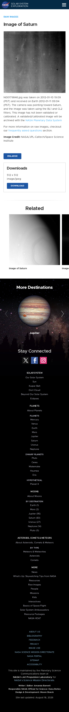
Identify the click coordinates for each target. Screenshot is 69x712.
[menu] (64, 4)
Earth (34, 428)
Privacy (34, 644)
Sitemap (34, 660)
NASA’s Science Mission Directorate (34, 680)
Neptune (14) (34, 526)
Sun (34, 382)
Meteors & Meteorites (34, 552)
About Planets (34, 410)
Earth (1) (34, 505)
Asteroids (35, 556)
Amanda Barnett (42, 686)
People (34, 589)
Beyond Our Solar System (34, 394)
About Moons (34, 496)
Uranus (34, 445)
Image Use (34, 648)
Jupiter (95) (35, 514)
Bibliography (34, 636)
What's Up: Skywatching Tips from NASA (34, 576)
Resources (34, 580)
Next (62, 314)
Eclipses (34, 399)
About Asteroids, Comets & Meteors (35, 543)
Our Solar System (35, 377)
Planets (34, 406)
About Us (34, 632)
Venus (34, 424)
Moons (34, 492)
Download (17, 186)
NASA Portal (34, 656)
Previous (7, 314)
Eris (34, 475)
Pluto (34, 458)
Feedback (34, 640)
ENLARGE (12, 156)
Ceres (35, 462)
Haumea (34, 471)
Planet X (34, 484)
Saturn (34, 441)
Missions (34, 593)
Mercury (34, 420)
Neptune (34, 449)
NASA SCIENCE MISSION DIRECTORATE (34, 652)
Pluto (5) (34, 530)
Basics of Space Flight (34, 606)
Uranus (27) (34, 522)
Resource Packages (34, 614)
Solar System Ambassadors (34, 610)
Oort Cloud (34, 390)
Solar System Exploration (17, 4)
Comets (34, 560)
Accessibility (34, 665)
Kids (34, 597)
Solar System (34, 373)
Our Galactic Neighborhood (17, 12)
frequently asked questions (25, 130)
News (34, 572)
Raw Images (11, 17)
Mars (34, 432)
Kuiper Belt (34, 386)
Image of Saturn (18, 268)
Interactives (35, 602)
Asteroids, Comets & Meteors (34, 538)
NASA (4, 4)
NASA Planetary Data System (44, 120)
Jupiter (34, 333)
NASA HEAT (34, 618)
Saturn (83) (34, 518)
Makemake (34, 466)
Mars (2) (34, 509)
